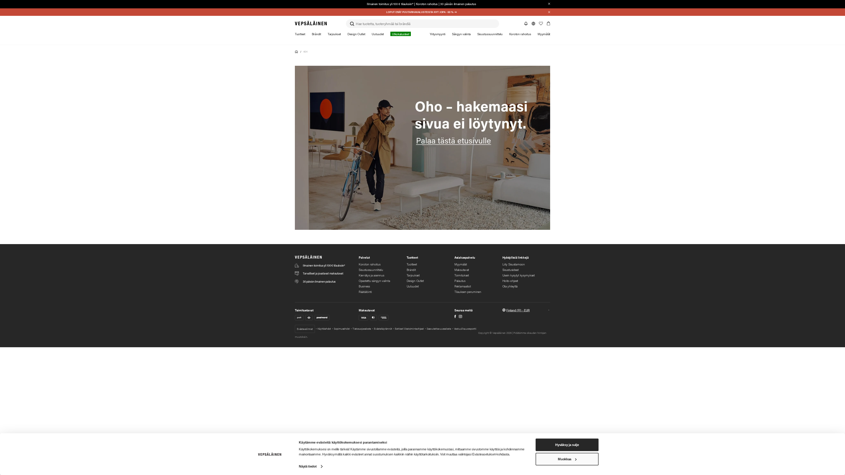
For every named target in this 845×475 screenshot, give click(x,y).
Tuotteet (412, 264)
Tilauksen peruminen (467, 291)
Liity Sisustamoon (513, 264)
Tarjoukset (413, 275)
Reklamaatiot (462, 286)
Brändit (411, 269)
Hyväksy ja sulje (567, 445)
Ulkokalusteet (400, 34)
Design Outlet (415, 280)
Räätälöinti (365, 291)
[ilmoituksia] (526, 23)
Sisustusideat (510, 269)
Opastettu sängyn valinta (374, 280)
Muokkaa (564, 459)
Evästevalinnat (305, 329)
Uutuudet (413, 286)
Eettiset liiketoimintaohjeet (409, 329)
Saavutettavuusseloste (439, 329)
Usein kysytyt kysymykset (518, 275)
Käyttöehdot (324, 329)
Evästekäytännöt (383, 329)
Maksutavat (461, 269)
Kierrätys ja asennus (371, 275)
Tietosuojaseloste (362, 329)
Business (364, 286)
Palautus (459, 280)
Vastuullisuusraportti (465, 329)
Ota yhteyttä (510, 286)
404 (305, 51)
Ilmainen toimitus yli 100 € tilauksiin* (390, 4)
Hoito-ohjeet (510, 280)
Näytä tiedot (307, 466)
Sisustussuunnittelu (371, 269)
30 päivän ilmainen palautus (458, 4)
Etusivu (296, 52)
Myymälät (460, 264)
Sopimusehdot (342, 329)
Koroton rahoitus (427, 4)
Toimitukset (461, 275)
